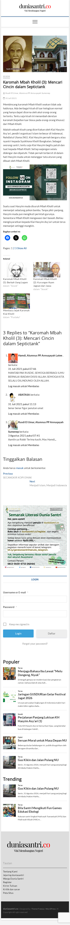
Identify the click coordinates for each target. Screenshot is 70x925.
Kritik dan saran (11, 889)
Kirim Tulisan (10, 885)
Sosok (6, 76)
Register (7, 882)
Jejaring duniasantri (13, 875)
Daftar (51, 633)
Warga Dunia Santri (13, 878)
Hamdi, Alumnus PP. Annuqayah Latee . (40, 355)
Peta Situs (8, 892)
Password (10, 606)
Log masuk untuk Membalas (23, 386)
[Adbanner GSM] (35, 507)
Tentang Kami (10, 871)
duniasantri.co (10, 908)
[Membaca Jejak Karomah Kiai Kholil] (16, 301)
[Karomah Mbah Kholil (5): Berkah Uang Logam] (16, 269)
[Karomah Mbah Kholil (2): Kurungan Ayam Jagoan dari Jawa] (46, 269)
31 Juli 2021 (11, 98)
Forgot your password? (35, 643)
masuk (19, 467)
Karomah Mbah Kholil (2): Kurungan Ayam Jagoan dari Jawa (45, 282)
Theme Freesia (37, 909)
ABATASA (24, 394)
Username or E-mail (15, 592)
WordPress (51, 909)
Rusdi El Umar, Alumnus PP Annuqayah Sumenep (27, 93)
